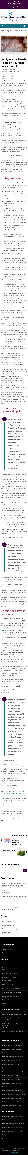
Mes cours (5, 953)
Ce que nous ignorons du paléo (11, 127)
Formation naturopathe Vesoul (11, 1106)
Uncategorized (6, 933)
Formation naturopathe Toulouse (12, 1102)
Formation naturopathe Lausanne (12, 1131)
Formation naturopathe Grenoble (12, 1057)
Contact (4, 1004)
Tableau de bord (7, 949)
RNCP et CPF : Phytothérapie (11, 989)
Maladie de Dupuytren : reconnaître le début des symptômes (14, 903)
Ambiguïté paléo (7, 125)
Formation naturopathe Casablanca (13, 1124)
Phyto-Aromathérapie (9, 929)
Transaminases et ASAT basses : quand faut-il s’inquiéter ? (14, 909)
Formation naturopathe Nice (11, 1079)
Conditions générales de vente (11, 992)
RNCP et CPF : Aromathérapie (11, 973)
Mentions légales (7, 1000)
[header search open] (17, 7)
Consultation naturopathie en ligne (13, 964)
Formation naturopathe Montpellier (13, 1072)
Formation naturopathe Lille (11, 1060)
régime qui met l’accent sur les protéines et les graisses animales (13, 793)
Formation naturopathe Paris (11, 1087)
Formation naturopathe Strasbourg (13, 1098)
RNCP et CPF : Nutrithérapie (11, 985)
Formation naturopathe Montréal (12, 1135)
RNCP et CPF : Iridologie (9, 977)
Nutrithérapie (5, 56)
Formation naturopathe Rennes (12, 1090)
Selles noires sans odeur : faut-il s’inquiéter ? (12, 892)
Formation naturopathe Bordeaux (12, 1049)
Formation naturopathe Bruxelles (12, 1116)
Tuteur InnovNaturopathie (8, 69)
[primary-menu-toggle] (2, 25)
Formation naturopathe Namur (11, 1139)
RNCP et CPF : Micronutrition (11, 981)
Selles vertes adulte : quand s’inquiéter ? (14, 897)
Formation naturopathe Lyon (11, 1064)
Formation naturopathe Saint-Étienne (13, 1094)
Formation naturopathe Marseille (12, 1068)
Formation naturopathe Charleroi (12, 1120)
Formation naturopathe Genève (12, 1127)
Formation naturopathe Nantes (11, 1075)
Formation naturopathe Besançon (12, 1045)
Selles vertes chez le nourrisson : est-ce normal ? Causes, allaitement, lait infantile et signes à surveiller (14, 885)
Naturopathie (6, 921)
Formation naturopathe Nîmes (11, 1083)
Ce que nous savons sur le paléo (11, 129)
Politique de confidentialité (10, 996)
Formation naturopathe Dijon (11, 1053)
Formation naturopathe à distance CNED (12, 969)
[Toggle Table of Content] (18, 122)
